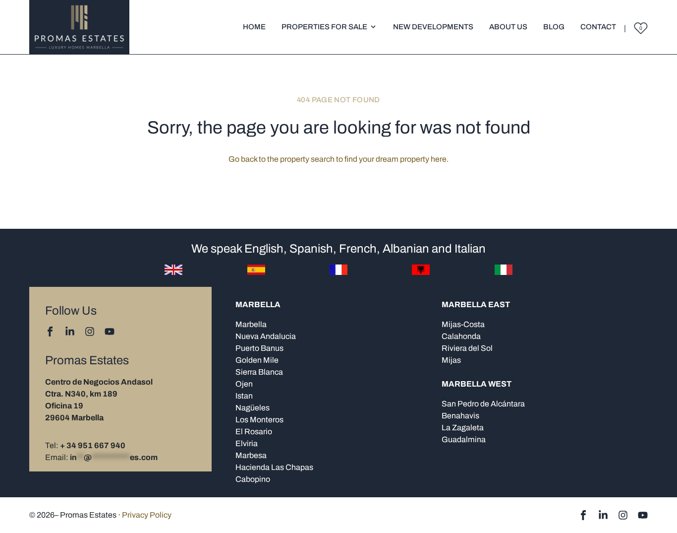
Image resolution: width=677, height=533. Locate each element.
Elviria (246, 443)
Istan (244, 396)
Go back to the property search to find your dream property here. (338, 159)
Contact (598, 27)
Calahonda (461, 336)
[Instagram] (90, 331)
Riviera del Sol (467, 348)
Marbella (251, 324)
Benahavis (460, 415)
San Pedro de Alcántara (483, 404)
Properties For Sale (324, 27)
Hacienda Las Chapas (274, 467)
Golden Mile (257, 360)
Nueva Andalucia (265, 336)
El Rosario (253, 431)
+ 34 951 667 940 (92, 445)
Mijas (451, 360)
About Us (508, 27)
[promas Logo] (79, 27)
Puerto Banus (259, 348)
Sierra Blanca (259, 372)
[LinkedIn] (70, 331)
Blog (553, 27)
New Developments (433, 27)
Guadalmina (464, 439)
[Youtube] (109, 331)
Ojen (244, 384)
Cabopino (252, 479)
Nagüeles (252, 407)
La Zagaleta (463, 427)
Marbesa (251, 455)
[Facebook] (50, 331)
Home (254, 27)
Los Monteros (259, 419)
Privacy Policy (146, 515)
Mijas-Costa (463, 324)
